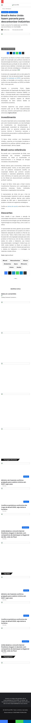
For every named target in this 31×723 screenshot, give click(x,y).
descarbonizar (15, 260)
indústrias (8, 264)
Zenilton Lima (6, 29)
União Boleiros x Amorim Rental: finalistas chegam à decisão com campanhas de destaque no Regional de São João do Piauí (15, 534)
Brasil (5, 260)
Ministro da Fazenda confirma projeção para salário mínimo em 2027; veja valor (13, 482)
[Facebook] (8, 53)
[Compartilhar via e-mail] (23, 53)
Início (3, 8)
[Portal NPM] (15, 5)
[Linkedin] (14, 53)
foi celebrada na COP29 (14, 78)
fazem (26, 260)
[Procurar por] (29, 5)
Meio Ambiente (13, 12)
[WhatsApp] (17, 53)
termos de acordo (13, 206)
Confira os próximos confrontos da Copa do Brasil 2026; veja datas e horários (14, 507)
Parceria (24, 264)
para (16, 264)
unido (19, 267)
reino (12, 267)
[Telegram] (20, 53)
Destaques (8, 8)
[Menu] (2, 5)
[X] (11, 53)
